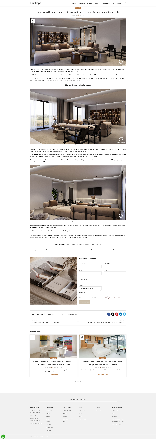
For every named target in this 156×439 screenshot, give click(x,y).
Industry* (81, 285)
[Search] (125, 3)
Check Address (33, 415)
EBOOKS (65, 416)
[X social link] (112, 314)
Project (61, 314)
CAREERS (114, 416)
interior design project (37, 314)
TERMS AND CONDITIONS (118, 419)
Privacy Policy (104, 296)
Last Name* (107, 263)
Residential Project (72, 314)
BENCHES (48, 424)
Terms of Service (118, 298)
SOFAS (48, 413)
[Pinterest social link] (116, 314)
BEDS (47, 419)
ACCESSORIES (49, 427)
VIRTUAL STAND (67, 410)
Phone (105, 270)
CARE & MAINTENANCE (118, 421)
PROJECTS (82, 410)
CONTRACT (65, 413)
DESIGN (81, 416)
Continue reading (53, 374)
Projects (78, 7)
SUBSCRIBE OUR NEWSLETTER (78, 399)
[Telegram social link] (124, 314)
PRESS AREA (99, 410)
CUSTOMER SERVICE (117, 424)
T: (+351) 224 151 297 (35, 420)
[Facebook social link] (108, 314)
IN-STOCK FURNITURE (68, 419)
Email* (80, 270)
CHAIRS (48, 416)
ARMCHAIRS (49, 410)
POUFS (48, 421)
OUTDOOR (48, 430)
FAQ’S (113, 413)
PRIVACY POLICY (116, 410)
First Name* (82, 263)
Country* (80, 277)
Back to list (78, 321)
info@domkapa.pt (34, 418)
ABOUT (64, 421)
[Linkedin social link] (120, 314)
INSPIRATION (82, 419)
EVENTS (81, 413)
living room (51, 314)
